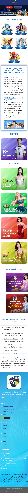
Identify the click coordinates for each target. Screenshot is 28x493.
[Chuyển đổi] (2, 327)
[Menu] (2, 2)
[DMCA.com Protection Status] (5, 418)
